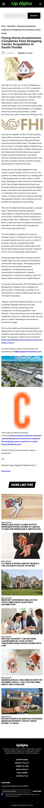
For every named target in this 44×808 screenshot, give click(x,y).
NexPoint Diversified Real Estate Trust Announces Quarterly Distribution (19, 602)
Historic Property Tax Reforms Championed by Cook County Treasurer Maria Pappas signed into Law (21, 642)
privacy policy (15, 796)
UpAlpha (10, 53)
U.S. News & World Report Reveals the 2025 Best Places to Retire (20, 564)
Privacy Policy (22, 763)
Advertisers (22, 760)
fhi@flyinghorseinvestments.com (27, 351)
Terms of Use (22, 766)
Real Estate (11, 26)
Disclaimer (5, 471)
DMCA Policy (22, 769)
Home (3, 26)
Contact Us (22, 776)
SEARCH (34, 16)
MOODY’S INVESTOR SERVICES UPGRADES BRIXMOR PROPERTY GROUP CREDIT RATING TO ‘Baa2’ (21, 721)
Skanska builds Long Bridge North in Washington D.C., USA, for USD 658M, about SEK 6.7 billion (21, 682)
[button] (3, 3)
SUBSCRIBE (36, 791)
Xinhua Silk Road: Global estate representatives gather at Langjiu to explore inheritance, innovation (21, 526)
